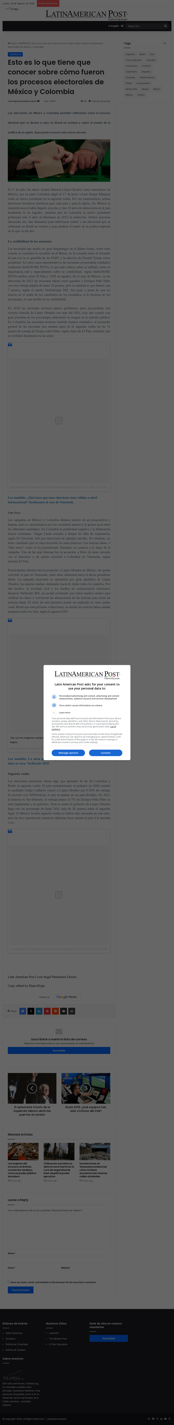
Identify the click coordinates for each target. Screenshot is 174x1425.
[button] (87, 712)
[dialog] (87, 712)
